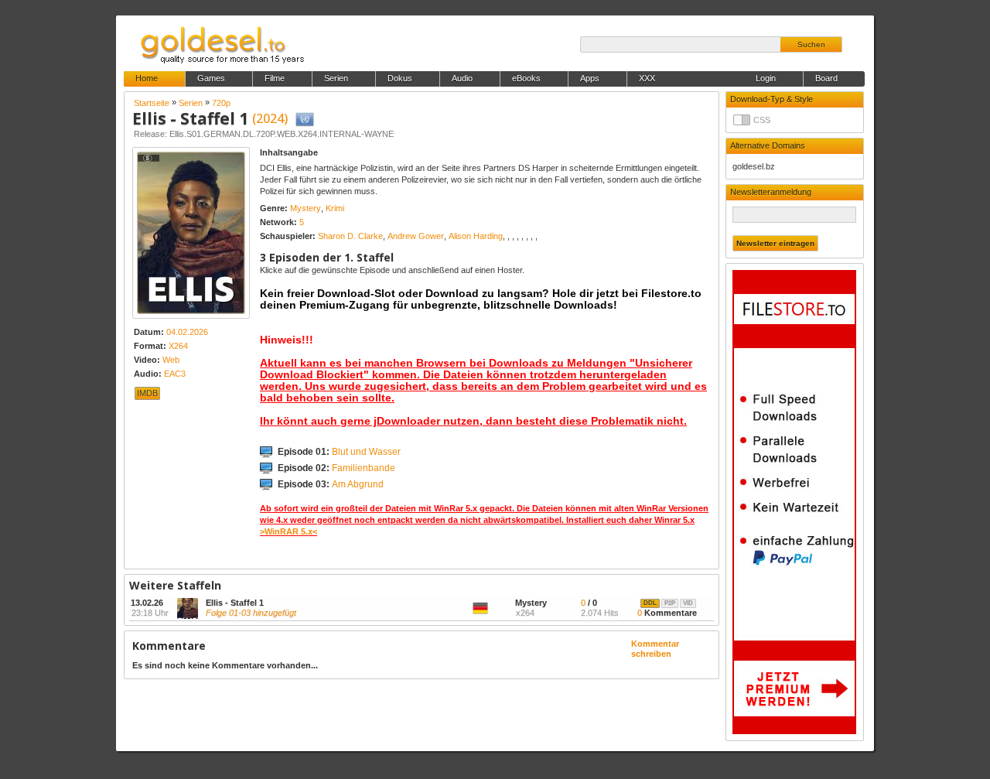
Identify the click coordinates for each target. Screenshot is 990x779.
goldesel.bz (753, 166)
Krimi (335, 208)
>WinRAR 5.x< (288, 531)
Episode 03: (331, 484)
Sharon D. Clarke (350, 236)
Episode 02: (336, 468)
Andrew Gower (415, 236)
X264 (178, 345)
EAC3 (175, 373)
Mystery (305, 208)
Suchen (811, 44)
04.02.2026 (187, 332)
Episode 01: (339, 451)
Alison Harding (476, 236)
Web (170, 359)
